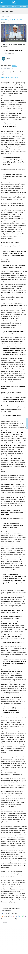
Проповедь (12, 19)
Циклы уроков (4, 19)
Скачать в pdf (6, 72)
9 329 (9, 68)
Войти (24, 919)
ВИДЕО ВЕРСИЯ (5, 77)
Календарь (23, 6)
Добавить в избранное (18, 72)
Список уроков (27, 423)
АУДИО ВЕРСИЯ (14, 77)
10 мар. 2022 (3, 68)
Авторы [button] (7, 16)
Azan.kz (8, 58)
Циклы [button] (2, 16)
